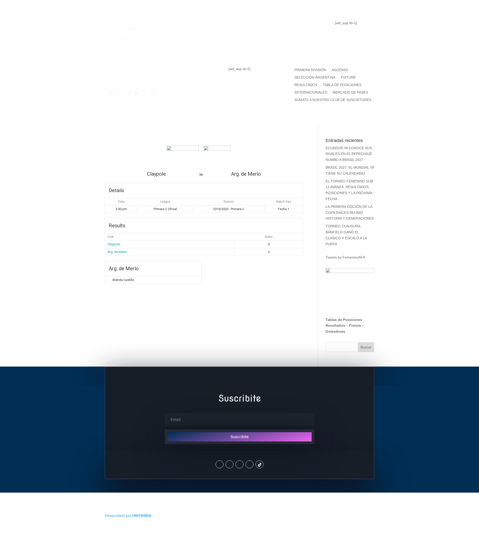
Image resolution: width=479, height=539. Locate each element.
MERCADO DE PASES (350, 92)
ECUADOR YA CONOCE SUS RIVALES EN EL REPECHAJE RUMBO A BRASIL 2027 (349, 154)
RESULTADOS (305, 85)
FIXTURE (273, 26)
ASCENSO (340, 70)
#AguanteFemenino (239, 46)
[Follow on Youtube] (249, 464)
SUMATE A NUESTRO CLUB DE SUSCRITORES (332, 100)
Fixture (355, 325)
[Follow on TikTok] (259, 464)
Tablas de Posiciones (344, 320)
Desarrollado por (128, 516)
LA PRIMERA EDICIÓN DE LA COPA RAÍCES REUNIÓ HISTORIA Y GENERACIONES (350, 213)
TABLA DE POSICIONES (222, 26)
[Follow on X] (220, 464)
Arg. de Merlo (117, 252)
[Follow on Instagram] (230, 464)
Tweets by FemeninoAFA (345, 257)
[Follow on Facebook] (239, 464)
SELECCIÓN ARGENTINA (314, 77)
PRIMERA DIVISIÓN (310, 70)
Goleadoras (335, 331)
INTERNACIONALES (310, 92)
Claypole (114, 244)
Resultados (335, 325)
